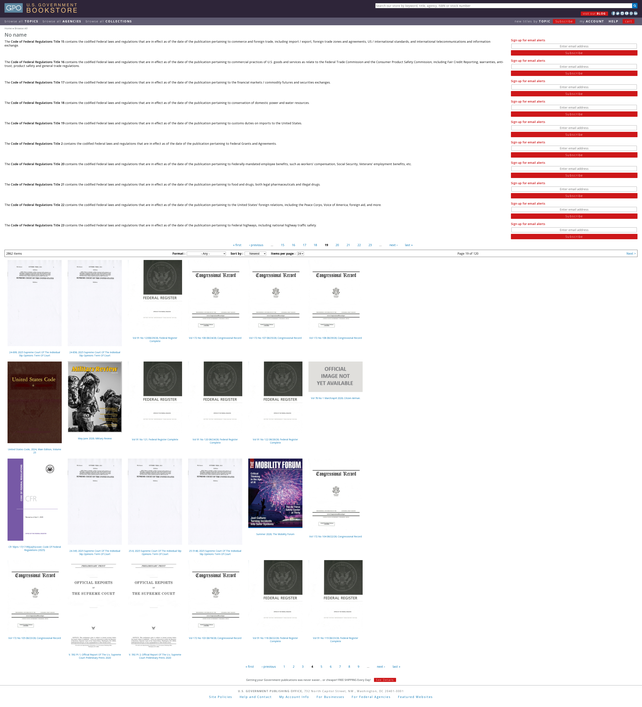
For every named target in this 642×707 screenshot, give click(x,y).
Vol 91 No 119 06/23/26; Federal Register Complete (335, 639)
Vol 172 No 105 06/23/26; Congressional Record (34, 638)
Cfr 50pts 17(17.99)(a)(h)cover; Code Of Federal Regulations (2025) (35, 548)
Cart (628, 21)
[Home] (42, 12)
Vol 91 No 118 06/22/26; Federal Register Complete (275, 639)
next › (393, 245)
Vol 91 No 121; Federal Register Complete (155, 439)
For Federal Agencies (371, 697)
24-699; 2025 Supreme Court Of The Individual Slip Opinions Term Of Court (34, 354)
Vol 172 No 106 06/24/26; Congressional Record (215, 337)
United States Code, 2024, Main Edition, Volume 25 (34, 451)
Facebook (613, 13)
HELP (613, 21)
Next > (631, 253)
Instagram (622, 13)
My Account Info (294, 697)
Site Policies (220, 697)
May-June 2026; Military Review (95, 438)
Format (178, 253)
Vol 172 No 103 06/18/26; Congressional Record (215, 638)
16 (293, 245)
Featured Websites (415, 697)
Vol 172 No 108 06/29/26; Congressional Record (335, 337)
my (592, 21)
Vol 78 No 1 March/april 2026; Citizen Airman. (335, 398)
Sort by (236, 253)
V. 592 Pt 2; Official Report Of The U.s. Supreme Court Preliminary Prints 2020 (155, 656)
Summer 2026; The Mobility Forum (275, 534)
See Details (385, 680)
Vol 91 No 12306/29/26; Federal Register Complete (155, 339)
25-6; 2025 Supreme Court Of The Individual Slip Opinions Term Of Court (155, 552)
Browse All (21, 21)
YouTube (627, 13)
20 (337, 245)
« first (237, 245)
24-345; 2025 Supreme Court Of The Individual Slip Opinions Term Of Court (94, 552)
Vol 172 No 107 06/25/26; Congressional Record (275, 337)
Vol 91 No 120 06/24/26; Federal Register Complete (215, 441)
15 (282, 245)
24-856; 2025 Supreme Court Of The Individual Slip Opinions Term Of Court (94, 354)
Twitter (618, 13)
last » (409, 245)
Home (8, 28)
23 (370, 245)
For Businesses (330, 697)
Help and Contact (256, 697)
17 (304, 245)
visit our (594, 13)
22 (359, 245)
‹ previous (256, 245)
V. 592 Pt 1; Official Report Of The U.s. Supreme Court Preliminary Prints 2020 (95, 656)
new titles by (544, 21)
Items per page (283, 253)
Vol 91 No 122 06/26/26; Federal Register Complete (275, 441)
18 (315, 245)
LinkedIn (635, 13)
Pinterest (631, 13)
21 (348, 245)
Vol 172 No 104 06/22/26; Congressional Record (335, 536)
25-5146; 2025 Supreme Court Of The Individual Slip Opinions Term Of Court (215, 552)
